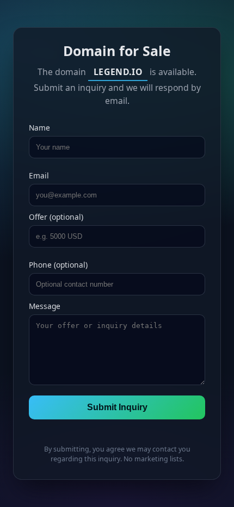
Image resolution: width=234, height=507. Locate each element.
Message (44, 306)
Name (39, 127)
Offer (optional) (56, 217)
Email (39, 175)
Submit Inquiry (117, 407)
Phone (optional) (58, 264)
